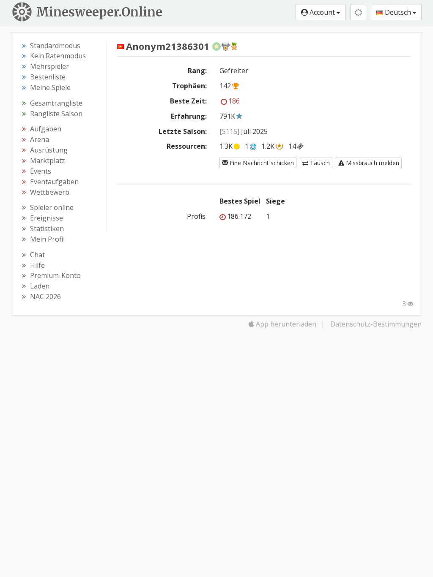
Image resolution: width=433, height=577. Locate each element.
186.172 (239, 216)
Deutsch (398, 12)
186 (234, 101)
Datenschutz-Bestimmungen (376, 324)
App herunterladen (285, 324)
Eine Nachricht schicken (261, 163)
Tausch (319, 163)
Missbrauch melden (371, 163)
